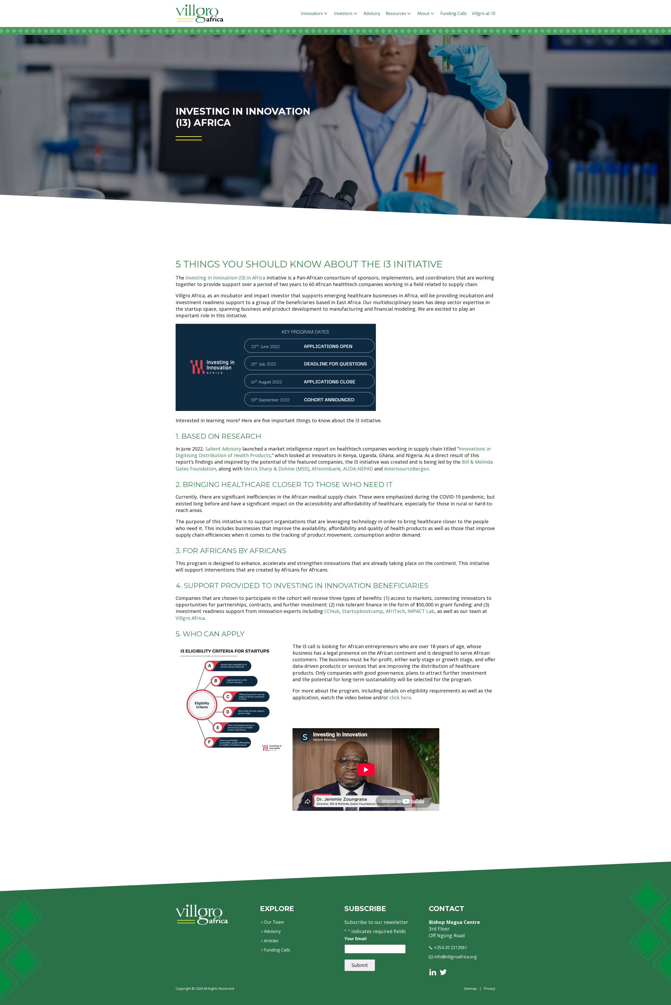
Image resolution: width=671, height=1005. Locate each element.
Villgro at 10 (483, 13)
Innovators (312, 13)
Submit (359, 965)
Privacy (489, 988)
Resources (396, 13)
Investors (343, 13)
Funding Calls (453, 13)
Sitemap (470, 988)
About (423, 13)
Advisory (372, 13)
